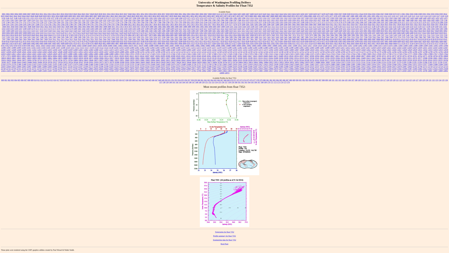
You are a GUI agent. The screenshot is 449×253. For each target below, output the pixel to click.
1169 (101, 18)
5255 (357, 29)
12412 (347, 48)
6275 (138, 33)
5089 (189, 27)
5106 (252, 27)
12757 (317, 52)
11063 (365, 46)
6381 (340, 33)
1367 (408, 18)
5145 (403, 27)
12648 (60, 52)
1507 (25, 20)
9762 (7, 46)
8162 (33, 41)
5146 (407, 27)
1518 (67, 20)
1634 (311, 20)
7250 (138, 37)
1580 (205, 20)
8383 (344, 41)
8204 (163, 41)
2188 (370, 22)
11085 (410, 46)
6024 (420, 31)
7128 (395, 35)
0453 (290, 14)
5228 (248, 29)
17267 (198, 54)
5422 (281, 31)
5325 (71, 31)
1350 (378, 18)
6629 (437, 33)
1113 (381, 16)
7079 (311, 35)
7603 (25, 39)
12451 (29, 50)
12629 (409, 50)
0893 (280, 16)
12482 (152, 50)
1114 (385, 16)
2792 (96, 24)
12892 (116, 54)
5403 (222, 31)
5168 (25, 29)
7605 (33, 39)
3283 (256, 24)
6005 (374, 31)
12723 (198, 52)
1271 (189, 18)
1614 (243, 20)
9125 (193, 43)
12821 (13, 54)
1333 (311, 18)
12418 (373, 48)
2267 (386, 22)
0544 (361, 14)
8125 (407, 39)
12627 (399, 50)
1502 (12, 20)
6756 (105, 35)
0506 (336, 14)
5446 (328, 31)
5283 (386, 29)
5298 (412, 29)
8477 (20, 43)
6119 (58, 33)
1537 (121, 20)
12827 (44, 54)
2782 (54, 24)
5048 (29, 27)
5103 (240, 27)
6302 (201, 33)
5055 (54, 27)
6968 (252, 35)
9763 (11, 46)
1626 (290, 20)
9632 (336, 43)
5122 (310, 27)
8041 (328, 39)
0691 (74, 16)
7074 (298, 35)
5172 (41, 29)
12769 (342, 52)
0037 (126, 14)
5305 (441, 29)
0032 (109, 14)
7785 (206, 39)
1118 (401, 16)
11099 (18, 48)
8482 (33, 43)
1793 (176, 22)
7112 (386, 35)
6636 (16, 35)
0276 (226, 14)
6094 (8, 33)
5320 (50, 31)
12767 (332, 52)
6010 (382, 31)
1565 (142, 20)
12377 (214, 48)
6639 (29, 35)
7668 (151, 39)
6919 (214, 35)
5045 (17, 27)
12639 (13, 52)
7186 (67, 37)
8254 (264, 41)
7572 (395, 37)
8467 (445, 41)
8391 (361, 41)
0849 (184, 16)
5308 (8, 31)
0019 (71, 14)
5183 (88, 29)
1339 (336, 18)
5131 (344, 27)
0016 (62, 14)
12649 (65, 52)
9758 (441, 43)
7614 (67, 39)
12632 (425, 50)
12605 (286, 50)
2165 (290, 22)
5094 (210, 27)
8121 (399, 39)
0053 (147, 14)
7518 (315, 37)
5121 (306, 27)
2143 (201, 22)
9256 (206, 43)
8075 (357, 39)
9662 (386, 43)
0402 (231, 14)
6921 (222, 35)
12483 (157, 50)
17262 (188, 54)
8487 (50, 43)
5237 (285, 29)
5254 (353, 29)
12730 (229, 52)
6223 (100, 33)
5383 (151, 31)
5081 (156, 27)
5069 (109, 27)
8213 (201, 41)
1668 (332, 20)
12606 (291, 50)
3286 (269, 24)
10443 (79, 46)
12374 (203, 48)
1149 (20, 18)
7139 (403, 35)
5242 (306, 29)
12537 (199, 50)
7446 (290, 37)
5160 (436, 27)
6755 (100, 35)
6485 (403, 33)
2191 (382, 22)
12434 (435, 48)
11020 (325, 46)
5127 (331, 27)
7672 (159, 39)
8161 (29, 41)
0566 (378, 14)
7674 (163, 39)
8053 (340, 39)
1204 (159, 18)
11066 (375, 46)
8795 (92, 43)
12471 (101, 50)
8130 (424, 39)
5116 (289, 27)
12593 (276, 50)
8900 (130, 43)
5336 (113, 31)
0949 (289, 16)
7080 (315, 35)
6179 (75, 33)
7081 (319, 35)
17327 (224, 54)
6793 (117, 35)
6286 (184, 33)
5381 (147, 31)
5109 (265, 27)
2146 (214, 22)
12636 (445, 50)
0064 (193, 14)
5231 (260, 29)
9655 (370, 43)
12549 (229, 50)
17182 (173, 54)
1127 (438, 16)
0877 (243, 16)
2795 (105, 24)
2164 (285, 22)
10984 (207, 46)
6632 (4, 35)
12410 (337, 48)
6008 (378, 31)
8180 (92, 41)
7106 (378, 35)
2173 (323, 22)
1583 (218, 20)
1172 (114, 18)
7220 (121, 37)
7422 (269, 37)
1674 (357, 20)
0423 (277, 14)
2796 (109, 24)
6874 (142, 35)
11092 (435, 46)
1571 (168, 20)
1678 (370, 20)
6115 (50, 33)
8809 (96, 43)
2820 (163, 24)
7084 (332, 35)
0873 (226, 16)
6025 (424, 31)
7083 (328, 35)
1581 (210, 20)
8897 (117, 43)
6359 (319, 33)
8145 (8, 41)
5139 (378, 27)
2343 (16, 24)
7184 (58, 37)
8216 (214, 41)
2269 (395, 22)
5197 (142, 29)
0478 (323, 14)
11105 (48, 48)
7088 (344, 35)
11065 (370, 46)
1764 (75, 22)
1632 (302, 20)
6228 (121, 33)
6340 (281, 33)
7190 (83, 37)
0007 (29, 14)
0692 (78, 16)
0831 (142, 16)
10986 (218, 46)
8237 (239, 41)
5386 (163, 31)
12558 (250, 50)
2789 (83, 24)
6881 (155, 35)
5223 (226, 29)
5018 (361, 24)
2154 (248, 22)
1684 (391, 20)
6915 (197, 35)
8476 (16, 43)
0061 (180, 14)
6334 (256, 33)
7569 (391, 37)
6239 (130, 33)
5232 (264, 29)
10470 (130, 46)
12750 (291, 52)
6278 (151, 33)
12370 (183, 48)
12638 (8, 52)
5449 (340, 31)
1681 (378, 20)
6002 (370, 31)
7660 (130, 39)
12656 (101, 52)
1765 (79, 22)
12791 (435, 52)
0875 (234, 16)
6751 (83, 35)
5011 (332, 24)
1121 (413, 16)
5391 (180, 31)
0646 (32, 16)
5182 (83, 29)
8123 (403, 39)
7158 (8, 37)
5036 (433, 24)
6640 (33, 35)
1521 (79, 20)
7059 (281, 35)
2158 (264, 22)
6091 (441, 31)
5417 (260, 31)
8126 (411, 39)
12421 (388, 48)
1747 (3, 22)
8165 (46, 41)
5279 (370, 29)
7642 (105, 39)
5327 (79, 31)
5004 (302, 24)
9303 (277, 43)
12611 (317, 50)
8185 (109, 41)
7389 (231, 37)
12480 (142, 50)
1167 (93, 18)
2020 (197, 22)
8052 (336, 39)
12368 (172, 48)
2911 (184, 24)
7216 (113, 37)
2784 (62, 24)
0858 (217, 16)
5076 (134, 27)
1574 (180, 20)
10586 (187, 46)
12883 (85, 54)
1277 (214, 18)
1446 (416, 18)
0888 (272, 16)
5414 (248, 31)
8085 (370, 39)
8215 (210, 41)
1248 (176, 18)
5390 (176, 31)
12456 (55, 50)
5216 (201, 29)
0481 (332, 14)
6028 (437, 31)
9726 (403, 43)
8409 (399, 41)
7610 (50, 39)
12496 (188, 50)
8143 (445, 39)
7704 (193, 39)
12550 (235, 50)
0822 (112, 16)
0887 (268, 16)
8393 (370, 41)
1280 (227, 18)
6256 (134, 33)
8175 (75, 41)
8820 (100, 43)
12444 (440, 48)
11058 (355, 46)
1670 (340, 20)
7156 (445, 35)
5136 (365, 27)
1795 (180, 22)
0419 (260, 14)
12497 (193, 50)
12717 (188, 52)
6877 (147, 35)
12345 (116, 48)
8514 (83, 43)
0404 (235, 14)
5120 (302, 27)
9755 (433, 43)
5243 (311, 29)
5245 (319, 29)
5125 (323, 27)
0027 (88, 14)
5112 (273, 27)
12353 (121, 48)
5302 (429, 29)
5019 (365, 24)
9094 (172, 43)
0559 (365, 14)
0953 (293, 16)
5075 (130, 27)
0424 (281, 14)
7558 (365, 37)
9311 (294, 43)
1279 (222, 18)
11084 (405, 46)
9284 (239, 43)
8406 (391, 41)
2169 (306, 22)
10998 (274, 46)
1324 (294, 18)
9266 (227, 43)
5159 (432, 27)
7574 (399, 37)
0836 (163, 16)
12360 (131, 48)
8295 (290, 41)
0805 (91, 16)
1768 (92, 22)
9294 (256, 43)
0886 (264, 16)
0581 (403, 14)
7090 (353, 35)
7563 (374, 37)
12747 (276, 52)
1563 (134, 20)
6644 (50, 35)
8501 (71, 43)
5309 (12, 31)
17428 (281, 54)
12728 (219, 52)
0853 (196, 16)
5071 (113, 27)
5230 (256, 29)
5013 (340, 24)
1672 (349, 20)
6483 (395, 33)
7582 (412, 37)
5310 (16, 31)
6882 (159, 35)
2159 (269, 22)
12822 (18, 54)
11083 (400, 46)
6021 (407, 31)
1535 (113, 20)
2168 (302, 22)
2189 (374, 22)
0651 (49, 16)
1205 (163, 18)
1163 (77, 18)
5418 (264, 31)
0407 (248, 14)
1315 (260, 18)
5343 (117, 31)
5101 (231, 27)
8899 (126, 43)
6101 (33, 33)
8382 (340, 41)
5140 (382, 27)
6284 (176, 33)
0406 (243, 14)
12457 (60, 50)
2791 (92, 24)
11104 (43, 48)
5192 (121, 29)
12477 (127, 50)
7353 (205, 37)
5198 (147, 29)
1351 (382, 18)
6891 (189, 35)
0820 (104, 16)
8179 (88, 41)
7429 (281, 37)
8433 (403, 41)
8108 (387, 39)
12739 (250, 52)
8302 (294, 41)
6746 (62, 35)
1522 (83, 20)
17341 (240, 54)
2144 (205, 22)
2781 (50, 24)
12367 (167, 48)
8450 (424, 41)
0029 (96, 14)
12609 (307, 50)
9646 (357, 43)
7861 (252, 39)
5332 (100, 31)
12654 (91, 52)
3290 (285, 24)
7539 (323, 37)
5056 (59, 27)
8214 (205, 41)
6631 (445, 33)
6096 (16, 33)
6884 (168, 35)
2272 (407, 22)
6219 (87, 33)
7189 (79, 37)
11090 (425, 46)
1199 (138, 18)
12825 (34, 54)
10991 (243, 46)
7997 (290, 39)
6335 (260, 33)
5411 (235, 31)
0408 (252, 14)
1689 (412, 20)
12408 (327, 48)
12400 (296, 48)
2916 (205, 24)
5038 (441, 24)
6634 (12, 35)
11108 (63, 48)
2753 (41, 24)
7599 (12, 39)
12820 (8, 54)
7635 (96, 39)
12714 (178, 52)
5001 (290, 24)
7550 (344, 37)
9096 (180, 43)
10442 (74, 46)
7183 (54, 37)
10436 (58, 46)
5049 (33, 27)
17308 (214, 54)
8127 (416, 39)
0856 (209, 16)
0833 (150, 16)
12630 (415, 50)
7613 (62, 39)
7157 (3, 37)
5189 (109, 29)
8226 (231, 41)
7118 (391, 35)
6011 (386, 31)
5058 (67, 27)
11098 (13, 48)
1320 (277, 18)
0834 (154, 16)
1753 (29, 22)
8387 (353, 41)
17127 (147, 54)
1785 (146, 22)
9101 (189, 43)
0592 (428, 14)
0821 (108, 16)
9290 (243, 43)
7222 (130, 37)
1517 (62, 20)
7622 (88, 39)
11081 (395, 46)
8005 (294, 39)
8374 (319, 41)
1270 (184, 18)
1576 (189, 20)
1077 (331, 16)
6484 (399, 33)
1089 (356, 16)
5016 (353, 24)
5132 (348, 27)
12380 (229, 48)
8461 (437, 41)
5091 (198, 27)
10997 (269, 46)
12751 (296, 52)
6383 (348, 33)
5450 (344, 31)
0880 (251, 16)
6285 (180, 33)
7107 (382, 35)
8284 (285, 41)
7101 (370, 35)
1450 (429, 18)
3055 (222, 24)
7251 (142, 37)
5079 (147, 27)
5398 (201, 31)
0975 (302, 16)
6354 (298, 33)
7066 (286, 35)
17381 (255, 54)
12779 (379, 52)
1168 (97, 18)
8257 (269, 41)
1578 (197, 20)
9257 (210, 43)
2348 (37, 24)
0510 (353, 14)
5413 (243, 31)
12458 (65, 50)
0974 (297, 16)
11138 (111, 48)
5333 (105, 31)
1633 (306, 20)
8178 (83, 41)
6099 (29, 33)
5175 (54, 29)
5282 (382, 29)
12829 (54, 54)
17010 (121, 54)
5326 (75, 31)
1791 (172, 22)
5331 (96, 31)
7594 (437, 37)
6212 (79, 33)
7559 (370, 37)
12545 (224, 50)
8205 (168, 41)
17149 (152, 54)
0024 (79, 14)
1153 (36, 18)
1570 (163, 20)
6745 (58, 35)
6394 (365, 33)
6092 (445, 31)
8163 (37, 41)
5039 (445, 24)
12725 (209, 52)
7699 (184, 39)
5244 (315, 29)
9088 (159, 43)
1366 (403, 18)
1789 (163, 22)
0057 (163, 14)
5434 (311, 31)
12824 (29, 54)
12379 (224, 48)
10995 (259, 46)
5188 (105, 29)
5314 (25, 31)
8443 (412, 41)
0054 (151, 14)
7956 (273, 39)
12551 (240, 50)
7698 (180, 39)
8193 (126, 41)
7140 (407, 35)
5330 (92, 31)
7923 (260, 39)
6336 (264, 33)
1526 (100, 20)
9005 (134, 43)
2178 (340, 22)
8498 (63, 43)
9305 (286, 43)
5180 (75, 29)
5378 (138, 31)
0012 (46, 14)
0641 (11, 16)
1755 (37, 22)
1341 (344, 18)
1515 (54, 20)
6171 (66, 33)
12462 (85, 50)
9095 (176, 43)
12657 (106, 52)
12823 (24, 54)
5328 (83, 31)
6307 (222, 33)
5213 (189, 29)
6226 (113, 33)
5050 (38, 27)
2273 (412, 22)
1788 (159, 22)
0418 (256, 14)
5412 (239, 31)
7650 (117, 39)
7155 (441, 35)
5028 (399, 24)
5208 (168, 29)
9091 (163, 43)
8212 (197, 41)
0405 (239, 14)
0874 (230, 16)
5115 (285, 27)
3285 (264, 24)
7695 (176, 39)
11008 (295, 46)
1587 (235, 20)
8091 (382, 39)
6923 (231, 35)
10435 (53, 46)
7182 (50, 37)
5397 (197, 31)
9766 (24, 46)
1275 (206, 18)
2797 (113, 24)
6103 (42, 33)
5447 (332, 31)
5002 (294, 24)
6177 (71, 33)
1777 (113, 22)
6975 (264, 35)
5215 (197, 29)
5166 (16, 29)
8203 (159, 41)
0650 (45, 16)
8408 (395, 41)
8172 (62, 41)
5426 (298, 31)
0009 (33, 14)
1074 (318, 16)
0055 (155, 14)
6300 (193, 33)
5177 (62, 29)
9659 (378, 43)
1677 (365, 20)
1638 (323, 20)
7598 (8, 39)
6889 (184, 35)
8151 (20, 41)
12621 (368, 50)
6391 (353, 33)
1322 (286, 18)
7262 (176, 37)
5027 (395, 24)
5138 (373, 27)
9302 (273, 43)
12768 (337, 52)
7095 (361, 35)
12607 (296, 50)
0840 (175, 16)
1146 (7, 18)
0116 (218, 14)
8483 (37, 43)
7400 (243, 37)
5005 (306, 24)
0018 (67, 14)
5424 (290, 31)
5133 (352, 27)
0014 (54, 14)
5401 (214, 31)
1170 (105, 18)
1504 (20, 20)
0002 (8, 14)
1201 (147, 18)
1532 (104, 20)
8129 (420, 39)
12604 (281, 50)
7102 (374, 35)
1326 (298, 18)
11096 (3, 48)
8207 (176, 41)
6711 (54, 35)
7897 (256, 39)
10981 (192, 46)
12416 (363, 48)
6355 (302, 33)
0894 (285, 16)
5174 (50, 29)
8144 (3, 41)
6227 (117, 33)
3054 (218, 24)
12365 (157, 48)
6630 (441, 33)
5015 (348, 24)
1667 (328, 20)
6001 (365, 31)
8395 (378, 41)
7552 (349, 37)
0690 (70, 16)
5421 (277, 31)
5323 (62, 31)
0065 (197, 14)
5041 (8, 27)
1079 (339, 16)
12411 (342, 48)
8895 (113, 43)
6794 (121, 35)
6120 (62, 33)
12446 (3, 50)
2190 (378, 22)
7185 (62, 37)
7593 (433, 37)
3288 (277, 24)
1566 (146, 20)
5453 (357, 31)
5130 (340, 27)
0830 (137, 16)
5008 (319, 24)
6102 (37, 33)
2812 (130, 24)
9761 (3, 46)
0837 (167, 16)
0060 (176, 14)
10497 (171, 46)
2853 (172, 24)
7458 (294, 37)
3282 (252, 24)
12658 (111, 52)
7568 (386, 37)
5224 (231, 29)
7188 (75, 37)
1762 (67, 22)
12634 (435, 50)
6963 (243, 35)
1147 (11, 18)
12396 (286, 48)
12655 (96, 52)
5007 (315, 24)
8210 (189, 41)
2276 (424, 22)
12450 (24, 50)
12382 (239, 48)
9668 (395, 43)
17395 (265, 54)
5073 (122, 27)
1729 (441, 20)
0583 (412, 14)
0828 (129, 16)
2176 (336, 22)
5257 (361, 29)
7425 (273, 37)
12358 (126, 48)
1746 (445, 20)
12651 (75, 52)
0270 (222, 14)
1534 (109, 20)
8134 (428, 39)
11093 (440, 46)
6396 (369, 33)
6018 (395, 31)
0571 (399, 14)
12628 (404, 50)
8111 (391, 39)
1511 (37, 20)
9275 (235, 43)
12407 (322, 48)
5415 (252, 31)
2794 (100, 24)
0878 (247, 16)
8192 (121, 41)
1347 (366, 18)
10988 (228, 46)
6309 (231, 33)
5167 (20, 29)
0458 (311, 14)
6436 (390, 33)
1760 (58, 22)
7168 (41, 37)
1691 (416, 20)
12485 (168, 50)
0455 (298, 14)
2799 (121, 24)
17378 (250, 54)
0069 (214, 14)
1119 (405, 16)
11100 (23, 48)
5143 (394, 27)
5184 (92, 29)
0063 (189, 14)
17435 (291, 54)
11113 (82, 48)
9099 (184, 43)
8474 (12, 43)
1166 (89, 18)
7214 (104, 37)
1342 (349, 18)
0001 (4, 14)
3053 (214, 24)
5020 (369, 24)
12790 (430, 52)
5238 (290, 29)
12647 (55, 52)
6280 (159, 33)
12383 (245, 48)
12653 (85, 52)
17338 (234, 54)
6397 (374, 33)
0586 (416, 14)
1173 (118, 18)
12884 (90, 54)
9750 (420, 43)
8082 (366, 39)
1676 (361, 20)
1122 (417, 16)
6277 (146, 33)
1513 (45, 20)
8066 (349, 39)
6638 (25, 35)
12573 (260, 50)
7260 (168, 37)
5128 (335, 27)
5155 (415, 27)
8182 (96, 41)
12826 (39, 54)
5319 (46, 31)
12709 (163, 52)
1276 (210, 18)
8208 (180, 41)
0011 (41, 14)
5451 (349, 31)
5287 (399, 29)
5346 (126, 31)
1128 (442, 16)
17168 (162, 54)
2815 (142, 24)
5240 (298, 29)
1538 (125, 20)
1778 (117, 22)
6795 (126, 35)
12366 (162, 48)
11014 (305, 46)
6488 (411, 33)
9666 (391, 43)
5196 (138, 29)
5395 (189, 31)
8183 (100, 41)
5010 (328, 24)
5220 (214, 29)
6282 (167, 33)
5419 (269, 31)
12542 (214, 50)
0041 (134, 14)
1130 (3, 18)
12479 (137, 50)
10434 (48, 46)
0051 (138, 14)
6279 (155, 33)
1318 (273, 18)
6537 (420, 33)
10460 (110, 46)
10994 (254, 46)
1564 (138, 20)
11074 (385, 46)
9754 (428, 43)
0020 (75, 14)
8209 (184, 41)
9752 (424, 43)
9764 (15, 46)
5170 (33, 29)
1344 (353, 18)
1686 (399, 20)
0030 (100, 14)
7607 (41, 39)
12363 (147, 48)
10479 (141, 46)
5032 (416, 24)
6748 (71, 35)
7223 (134, 37)
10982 (197, 46)
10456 (99, 46)
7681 (168, 39)
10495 (166, 46)
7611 (54, 39)
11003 (284, 46)
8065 (344, 39)
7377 (210, 37)
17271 (204, 54)
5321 (54, 31)
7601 (20, 39)
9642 (349, 43)
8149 (16, 41)
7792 (210, 39)
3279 (239, 24)
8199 (147, 41)
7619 (79, 39)
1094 (377, 16)
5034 (424, 24)
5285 (395, 29)
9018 (147, 43)
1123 (422, 16)
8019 (311, 39)
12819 (3, 54)
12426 (404, 48)
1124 (426, 16)
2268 (391, 22)
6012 (391, 31)
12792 (440, 52)
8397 (382, 41)
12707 (152, 52)
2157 (260, 22)
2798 (117, 24)
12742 (260, 52)
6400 (378, 33)
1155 (44, 18)
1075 (323, 16)
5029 (403, 24)
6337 (268, 33)
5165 (12, 29)
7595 (441, 37)
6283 (172, 33)
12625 (389, 50)
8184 (105, 41)
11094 (445, 46)
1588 (239, 20)
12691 (127, 52)
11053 (335, 46)
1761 (62, 22)
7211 (92, 37)
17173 (168, 54)
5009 (323, 24)
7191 (88, 37)
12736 (245, 52)
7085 (336, 35)
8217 (218, 41)
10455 (94, 46)
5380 (142, 31)
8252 (256, 41)
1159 (60, 18)
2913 (193, 24)
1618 (260, 20)
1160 (65, 18)
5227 (243, 29)
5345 (121, 31)
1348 (370, 18)
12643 (34, 52)
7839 (231, 39)
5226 (239, 29)
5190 (113, 29)
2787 (75, 24)
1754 (33, 22)
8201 (155, 41)
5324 (67, 31)
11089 (420, 46)
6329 (251, 33)
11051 (330, 46)
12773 (353, 52)
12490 (178, 50)
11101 (28, 48)
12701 (142, 52)
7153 (433, 35)
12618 (353, 50)
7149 (416, 35)
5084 (168, 27)
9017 (142, 43)
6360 (323, 33)
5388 (168, 31)
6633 (8, 35)
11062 (360, 46)
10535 (182, 46)
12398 (291, 48)
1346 (361, 18)
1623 (277, 20)
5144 (399, 27)
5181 (79, 29)
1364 (395, 18)
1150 (24, 18)
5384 (155, 31)
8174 (71, 41)
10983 (202, 46)
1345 (357, 18)
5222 (222, 29)
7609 (46, 39)
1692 (420, 20)
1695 (433, 20)
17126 (142, 54)
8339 (302, 41)
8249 (252, 41)
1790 (168, 22)
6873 (138, 35)
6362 (331, 33)
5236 (281, 29)
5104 (244, 27)
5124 (319, 27)
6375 (336, 33)
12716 (183, 52)
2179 (344, 22)
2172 (319, 22)
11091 (430, 46)
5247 (328, 29)
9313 (302, 43)
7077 (302, 35)
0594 (437, 14)
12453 (39, 50)
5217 (205, 29)
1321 (281, 18)
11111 (72, 48)
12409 (332, 48)
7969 (281, 39)
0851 (188, 16)
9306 (290, 43)
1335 (319, 18)
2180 (349, 22)
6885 (172, 35)
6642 (41, 35)
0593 (433, 14)
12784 (404, 52)
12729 (224, 52)
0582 (407, 14)
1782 (134, 22)
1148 (15, 18)
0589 (420, 14)
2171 (315, 22)
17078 (137, 54)
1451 (433, 18)
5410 (231, 31)
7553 (353, 37)
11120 (96, 48)
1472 (445, 18)
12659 (116, 52)
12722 (193, 52)
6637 (20, 35)
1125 (430, 16)
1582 (214, 20)
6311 (239, 33)
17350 (245, 54)
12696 (132, 52)
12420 (383, 48)
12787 (420, 52)
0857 (213, 16)
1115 (389, 16)
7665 (142, 39)
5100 (227, 27)
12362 (142, 48)
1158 (56, 18)
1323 (290, 18)
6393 (361, 33)
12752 (301, 52)
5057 (63, 27)
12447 (8, 50)
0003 (12, 14)
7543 (328, 37)
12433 (430, 48)
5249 (336, 29)
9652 (365, 43)
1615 (248, 20)
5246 (323, 29)
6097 (21, 33)
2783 (58, 24)
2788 (79, 24)
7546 (332, 37)
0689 (66, 16)
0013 (50, 14)
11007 (290, 46)
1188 (126, 18)
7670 (155, 39)
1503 (16, 20)
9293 (252, 43)
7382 (222, 37)
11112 (77, 48)
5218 (210, 29)
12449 (18, 50)
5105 (248, 27)
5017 (357, 24)
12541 (209, 50)
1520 (75, 20)
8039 (323, 39)
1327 (302, 18)
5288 (403, 29)
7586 (420, 37)
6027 (433, 31)
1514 (50, 20)
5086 (177, 27)
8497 (58, 43)
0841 (179, 16)
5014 (344, 24)
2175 (332, 22)
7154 (437, 35)
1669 (336, 20)
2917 (210, 24)
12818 (445, 52)
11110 (68, 48)
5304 (437, 29)
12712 (173, 52)
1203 (155, 18)
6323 (243, 33)
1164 (81, 18)
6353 (294, 33)
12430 (419, 48)
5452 (353, 31)
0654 (57, 16)
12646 (49, 52)
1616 (252, 20)
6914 (193, 35)
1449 (424, 18)
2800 (126, 24)
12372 (193, 48)
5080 (151, 27)
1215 (168, 18)
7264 (184, 37)
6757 (109, 35)
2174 (328, 22)
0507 (340, 14)
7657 (126, 39)
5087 (181, 27)
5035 (428, 24)
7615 (71, 39)
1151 (28, 18)
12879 (65, 54)
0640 (7, 16)
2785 (67, 24)
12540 (204, 50)
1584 (222, 20)
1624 (281, 20)
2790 (88, 24)
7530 (319, 37)
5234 (273, 29)
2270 (399, 22)
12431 (424, 48)
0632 (445, 14)
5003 (298, 24)
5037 (437, 24)
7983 (286, 39)
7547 (336, 37)
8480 (25, 43)
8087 (374, 39)
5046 (21, 27)
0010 (37, 14)
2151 (235, 22)
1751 (20, 22)
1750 (16, 22)
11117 (87, 48)
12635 (440, 50)
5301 (424, 29)
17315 (219, 54)
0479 (328, 14)
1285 (239, 18)
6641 (37, 35)
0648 (36, 16)
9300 (264, 43)
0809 (99, 16)
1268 (180, 18)
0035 (121, 14)
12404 (311, 48)
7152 (428, 35)
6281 (163, 33)
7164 (25, 37)
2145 (210, 22)
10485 (146, 46)
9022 (151, 43)
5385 (159, 31)
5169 (29, 29)
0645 (28, 16)
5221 (218, 29)
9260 (214, 43)
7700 (189, 39)
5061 (76, 27)
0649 (41, 16)
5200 (155, 29)
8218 (222, 41)
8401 (386, 41)
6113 (46, 33)
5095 (214, 27)
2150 (231, 22)
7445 (285, 37)
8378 (328, 41)
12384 (250, 48)
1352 (387, 18)
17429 (286, 54)
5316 (33, 31)
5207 (163, 29)
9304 (281, 43)
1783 (138, 22)
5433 (306, 31)
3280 (243, 24)
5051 (42, 27)
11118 (91, 48)
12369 (178, 48)
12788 (425, 52)
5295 (407, 29)
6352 (289, 33)
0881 (255, 16)
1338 (332, 18)
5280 (374, 29)
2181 (353, 22)
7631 (92, 39)
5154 (411, 27)
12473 (111, 50)
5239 (294, 29)
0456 (302, 14)
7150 (420, 35)
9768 (28, 46)
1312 (248, 18)
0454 (294, 14)
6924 (235, 35)
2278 (433, 22)
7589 (429, 37)
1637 (319, 20)
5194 (130, 29)
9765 (20, 46)
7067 (290, 35)
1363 (391, 18)
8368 (306, 41)
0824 (121, 16)
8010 (307, 39)
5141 (386, 27)
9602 (323, 43)
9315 (306, 43)
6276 (142, 33)
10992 (249, 46)
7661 (134, 39)
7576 (403, 37)
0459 (315, 14)
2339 (445, 22)
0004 (16, 14)
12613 (327, 50)
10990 (238, 46)
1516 (58, 20)
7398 (239, 37)
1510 (33, 20)
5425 (294, 31)
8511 (79, 43)
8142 (441, 39)
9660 (382, 43)
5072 (118, 27)
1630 (294, 20)
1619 (264, 20)
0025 (83, 14)
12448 (13, 50)
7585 (416, 37)
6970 (256, 35)
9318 (311, 43)
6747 (67, 35)
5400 (210, 31)
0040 (130, 14)
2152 (239, 22)
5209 (172, 29)
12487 (173, 50)
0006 (25, 14)
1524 (92, 20)
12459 (70, 50)
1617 (256, 20)
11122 (101, 48)
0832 (146, 16)
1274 (201, 18)
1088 (352, 16)
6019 (399, 31)
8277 (273, 41)
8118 (395, 39)
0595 (441, 14)
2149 (226, 22)
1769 (96, 22)
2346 (29, 24)
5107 (257, 27)
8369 (311, 41)
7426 (277, 37)
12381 (234, 48)
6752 (88, 35)
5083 (164, 27)
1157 (52, 18)
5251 (344, 29)
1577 (193, 20)
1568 (155, 20)
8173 (67, 41)
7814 (218, 39)
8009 (302, 39)
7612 (58, 39)
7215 (109, 37)
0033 (113, 14)
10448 (84, 46)
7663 (138, 39)
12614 (332, 50)
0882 (259, 16)
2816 (147, 24)
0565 (374, 14)
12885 (96, 54)
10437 (63, 46)
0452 (285, 14)
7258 (163, 37)
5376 (130, 31)
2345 (25, 24)
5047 (25, 27)
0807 (95, 16)
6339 (277, 33)
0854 (201, 16)
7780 (201, 39)
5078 (143, 27)
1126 (434, 16)
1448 (420, 18)
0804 (87, 16)
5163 (3, 29)
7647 (109, 39)
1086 (344, 16)
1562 (130, 20)
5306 (445, 29)
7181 (46, 37)
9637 (344, 43)
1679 (374, 20)
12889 (111, 54)
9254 (201, 43)
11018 (315, 46)
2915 (201, 24)
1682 (382, 20)
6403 (386, 33)
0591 (424, 14)
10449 (89, 46)
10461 (115, 46)
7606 (37, 39)
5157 (424, 27)
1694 (429, 20)
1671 (344, 20)
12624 (384, 50)
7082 (323, 35)
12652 (80, 52)
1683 (386, 20)
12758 (322, 52)
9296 (260, 43)
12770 (348, 52)
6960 (239, 35)
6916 (201, 35)
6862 (130, 35)
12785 (409, 52)
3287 (273, 24)
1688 (407, 20)
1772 (104, 22)
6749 (75, 35)
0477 (319, 14)
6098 (25, 33)
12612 (322, 50)
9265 (222, 43)
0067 (206, 14)
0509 (349, 14)
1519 (71, 20)
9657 (374, 43)
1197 (130, 18)
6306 (218, 33)
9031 (155, 43)
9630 (328, 43)
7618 (75, 39)
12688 (121, 52)
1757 (45, 22)
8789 (88, 43)
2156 (256, 22)
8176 (79, 41)
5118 (293, 27)
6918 (210, 35)
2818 (155, 24)
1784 (142, 22)
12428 (409, 48)
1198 (134, 18)
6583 (428, 33)
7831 (222, 39)
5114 (281, 27)
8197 (138, 41)
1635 (315, 20)
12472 (106, 50)
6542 (424, 33)
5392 (184, 31)
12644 (39, 52)
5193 (126, 29)
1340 (340, 18)
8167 (54, 41)
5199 (151, 29)
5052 (46, 27)
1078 (335, 16)
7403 (248, 37)
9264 (218, 43)
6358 (315, 33)
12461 (80, 50)
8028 (319, 39)
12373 (198, 48)
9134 (197, 43)
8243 (243, 41)
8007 (298, 39)
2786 (71, 24)
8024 (315, 39)
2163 (281, 22)
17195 (178, 54)
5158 (428, 27)
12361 (136, 48)
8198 (142, 41)
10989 (233, 46)
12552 (245, 50)
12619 (358, 50)
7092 (357, 35)
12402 (306, 48)
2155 (252, 22)
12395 (281, 48)
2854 (176, 24)
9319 (315, 43)
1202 (151, 18)
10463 (120, 46)
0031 (105, 14)
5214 (193, 29)
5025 (386, 24)
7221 (125, 37)
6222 (96, 33)
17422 (276, 54)
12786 (415, 52)
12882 (80, 54)
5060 (71, 27)
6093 (4, 33)
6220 (92, 33)
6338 (273, 33)
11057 (350, 46)
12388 (265, 48)
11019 (320, 46)
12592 (271, 50)
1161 (69, 18)
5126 (327, 27)
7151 (424, 35)
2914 (197, 24)
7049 (273, 35)
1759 (54, 22)
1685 (395, 20)
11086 (415, 46)
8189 (117, 41)
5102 (235, 27)
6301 (197, 33)
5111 (269, 27)
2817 (151, 24)
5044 (12, 27)
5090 (193, 27)
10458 (105, 46)
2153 (243, 22)
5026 (391, 24)
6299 (188, 33)
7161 (20, 37)
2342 (12, 24)
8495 (54, 43)
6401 (382, 33)
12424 (399, 48)
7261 (172, 37)
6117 (54, 33)
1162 (73, 18)
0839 (171, 16)
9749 (416, 43)
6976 (269, 35)
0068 (210, 14)
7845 (235, 39)
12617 (348, 50)
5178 (67, 29)
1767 (88, 22)
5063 (84, 27)
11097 (8, 48)
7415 (264, 37)
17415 (270, 54)
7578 (407, 37)
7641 (100, 39)
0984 (306, 16)
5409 (227, 31)
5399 (206, 31)
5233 (269, 29)
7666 (147, 39)
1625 (285, 20)
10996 (264, 46)
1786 (151, 22)
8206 (172, 41)
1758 (50, 22)
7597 (4, 39)
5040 (4, 27)
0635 (3, 16)
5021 (374, 24)
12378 (219, 48)
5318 (41, 31)
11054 (340, 46)
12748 (281, 52)
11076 (390, 46)
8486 (46, 43)
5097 (219, 27)
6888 (180, 35)
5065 (92, 27)
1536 (117, 20)
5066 (97, 27)
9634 (340, 43)
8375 (323, 41)
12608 (301, 50)
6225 (108, 33)
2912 (189, 24)
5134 (356, 27)
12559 (255, 50)
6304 (210, 33)
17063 (126, 54)
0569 (391, 14)
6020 (403, 31)
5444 (319, 31)
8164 (41, 41)
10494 (161, 46)
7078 (307, 35)
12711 (168, 52)
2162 (277, 22)
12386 (260, 48)
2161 (273, 22)
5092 (202, 27)
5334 (109, 31)
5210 (176, 29)
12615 (337, 50)
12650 (70, 52)
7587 (424, 37)
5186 (96, 29)
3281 (248, 24)
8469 (4, 43)
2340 (3, 24)
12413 (352, 48)
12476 (121, 50)
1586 (231, 20)
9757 (437, 43)
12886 (101, 54)
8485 (41, 43)
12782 (394, 52)
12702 (147, 52)
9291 (248, 43)
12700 (137, 52)
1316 (264, 18)
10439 (69, 46)
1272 (193, 18)
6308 (226, 33)
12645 (44, 52)
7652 (121, 39)
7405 (252, 37)
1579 (201, 20)
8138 (433, 39)
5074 (126, 27)
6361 (327, 33)
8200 (151, 41)
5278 (365, 29)
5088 (185, 27)
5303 (433, 29)
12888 (106, 54)
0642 (15, 16)
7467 (298, 37)
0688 (62, 16)
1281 (231, 18)
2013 (193, 22)
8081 (361, 39)
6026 (428, 31)
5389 (172, 31)
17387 (260, 54)
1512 (41, 20)
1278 (218, 18)
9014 (138, 43)
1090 (360, 16)
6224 (104, 33)
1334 (315, 18)
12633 (430, 50)
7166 (33, 37)
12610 (312, 50)
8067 (353, 39)
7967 (277, 39)
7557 (361, 37)
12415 (358, 48)
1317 (269, 18)
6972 (260, 35)
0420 (264, 14)
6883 (163, 35)
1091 (365, 16)
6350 (285, 33)
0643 (20, 16)
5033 (420, 24)
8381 (336, 41)
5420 (273, 31)
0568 (386, 14)
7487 (302, 37)
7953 (269, 39)
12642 (29, 52)
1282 (235, 18)
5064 (88, 27)
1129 (446, 16)
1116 (393, 16)
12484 (163, 50)
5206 (159, 29)
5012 (336, 24)
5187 (100, 29)
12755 (312, 52)
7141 (412, 35)
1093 (373, 16)
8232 (235, 41)
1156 (48, 18)
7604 (29, 39)
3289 (281, 24)
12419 (378, 48)
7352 (201, 37)
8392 (365, 41)
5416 (256, 31)
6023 (416, 31)
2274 (416, 22)
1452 (437, 18)
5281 (378, 29)
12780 (384, 52)
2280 (441, 22)
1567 (151, 20)
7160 (16, 37)
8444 (416, 41)
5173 (46, 29)
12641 (24, 52)
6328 (247, 33)
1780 (125, 22)
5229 (252, 29)
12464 (91, 50)
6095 (12, 33)
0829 (133, 16)
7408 (256, 37)
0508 (344, 14)
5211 (180, 29)
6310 (235, 33)
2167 (298, 22)
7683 (172, 39)
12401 (301, 48)
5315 (29, 31)
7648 (113, 39)
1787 (155, 22)
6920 (218, 35)
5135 (361, 27)
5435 (315, 31)
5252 (349, 29)
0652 (53, 16)
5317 (37, 31)
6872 (134, 35)
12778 (373, 52)
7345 (193, 37)
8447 (420, 41)
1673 (353, 20)
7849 (239, 39)
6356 (306, 33)
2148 (222, 22)
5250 (340, 29)
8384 (349, 41)
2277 (429, 22)
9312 (298, 43)
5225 (235, 29)
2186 (361, 22)
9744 (412, 43)
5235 (277, 29)
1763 (71, 22)
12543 (219, 50)
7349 (197, 37)
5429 (302, 31)
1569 (159, 20)
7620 (83, 39)
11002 (279, 46)
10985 (213, 46)
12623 (379, 50)
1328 (307, 18)
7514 (311, 37)
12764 (327, 52)
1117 (397, 16)
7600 (16, 39)
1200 (142, 18)
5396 (193, 31)
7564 (378, 37)
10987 (223, 46)
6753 (92, 35)
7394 (235, 37)
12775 (363, 52)
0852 (192, 16)
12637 (3, 52)
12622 (373, 50)
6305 (214, 33)
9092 (168, 43)
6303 (205, 33)
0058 (168, 14)
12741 (255, 52)
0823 (116, 16)
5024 (382, 24)
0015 (58, 14)
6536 (416, 33)
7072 (294, 35)
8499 (67, 43)
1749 (12, 22)
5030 (407, 24)
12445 (445, 48)
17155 (157, 54)
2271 (403, 22)
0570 (395, 14)
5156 (420, 27)
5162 (445, 27)
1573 (176, 20)
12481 (147, 50)
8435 (407, 41)
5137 (369, 27)
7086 (340, 35)
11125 (106, 48)
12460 (75, 50)
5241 (302, 29)
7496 (306, 37)
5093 (206, 27)
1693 (424, 20)
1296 (243, 18)
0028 (92, 14)
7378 (214, 37)
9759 (445, 43)
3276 (226, 24)
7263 (180, 37)
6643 (46, 35)
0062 (184, 14)
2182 (357, 22)
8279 (277, 41)
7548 (340, 37)
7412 (260, 37)
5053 (50, 27)
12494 (183, 50)
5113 (277, 27)
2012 (189, 22)
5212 (184, 29)
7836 (227, 39)
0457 (306, 14)
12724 (204, 52)
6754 (96, 35)
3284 (260, 24)
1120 (409, 16)
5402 (218, 31)
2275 (420, 22)
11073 (380, 46)
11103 (38, 48)
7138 (399, 35)
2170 (311, 22)
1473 (3, 20)
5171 (37, 29)
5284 (391, 29)
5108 (261, 27)
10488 (151, 46)
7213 (100, 37)
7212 (96, 37)
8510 (75, 43)
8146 (12, 41)
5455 (361, 31)
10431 (38, 46)
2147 (218, 22)
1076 (327, 16)
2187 (365, 22)
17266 (193, 54)
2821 (168, 24)
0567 (382, 14)
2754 (46, 24)
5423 (285, 31)
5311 (20, 31)
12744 (265, 52)
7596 (445, 37)
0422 (273, 14)
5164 (8, 29)
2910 (180, 24)
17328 (229, 54)
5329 (88, 31)
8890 (109, 43)
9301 (269, 43)
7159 (12, 37)
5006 (311, 24)
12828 (49, 54)
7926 (264, 39)
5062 (80, 27)
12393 (275, 48)
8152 (25, 41)
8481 (29, 43)
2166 (294, 22)
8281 (281, 41)
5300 (420, 29)
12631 (420, 50)
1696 (437, 20)
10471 (135, 46)
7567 (382, 37)
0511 (357, 14)
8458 (433, 41)
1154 (40, 18)
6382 (344, 33)
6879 (151, 35)
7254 (155, 37)
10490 (156, 46)
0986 (310, 16)
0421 (269, 14)
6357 (310, 33)
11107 (58, 48)
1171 (110, 18)
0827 (125, 16)
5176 (58, 29)
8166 (50, 41)
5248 (332, 29)
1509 (29, 20)
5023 (378, 24)
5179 (71, 29)
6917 (206, 35)
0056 (159, 14)
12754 (306, 52)
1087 (348, 16)
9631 (332, 43)
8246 (248, 41)
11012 (300, 46)
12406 (317, 48)
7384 (226, 37)
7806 (214, 39)
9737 (407, 43)
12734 (240, 52)
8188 (113, 41)
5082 (160, 27)
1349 (374, 18)
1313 (252, 18)
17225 (183, 54)
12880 (70, 54)
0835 (158, 16)
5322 (58, 31)
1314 (256, 18)
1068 (314, 16)
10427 (33, 46)
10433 (43, 46)
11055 (345, 46)
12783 (399, 52)
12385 (255, 48)
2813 (134, 24)
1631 (298, 20)
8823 (105, 43)
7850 (243, 39)
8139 (437, 39)
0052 (142, 14)
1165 (85, 18)
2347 (33, 24)
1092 (369, 16)
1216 (172, 18)
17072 (132, 54)
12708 (157, 52)
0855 (205, 16)
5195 (134, 29)
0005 (20, 14)
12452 (34, 50)
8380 (332, 41)
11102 (33, 48)
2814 (138, 24)
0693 (83, 16)
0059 (172, 14)
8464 (441, 41)
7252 (146, 37)
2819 (159, 24)
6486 (407, 33)
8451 (429, 41)
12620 (363, 50)
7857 (248, 39)
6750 (79, 35)
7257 (159, 37)
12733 (234, 52)
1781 (130, 22)
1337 (328, 18)
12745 (270, 52)
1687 (403, 20)
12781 (389, 52)
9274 (231, 43)
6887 (176, 35)
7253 (151, 37)
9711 (399, 43)
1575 (184, 20)
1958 (184, 22)
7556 (357, 37)
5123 (314, 27)
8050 (332, 39)
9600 (319, 43)
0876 (238, 16)
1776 (109, 22)
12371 (188, 48)
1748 (8, 22)
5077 (139, 27)
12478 (132, 50)
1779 (121, 22)
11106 (53, 48)
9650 (361, 43)
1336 (323, 18)
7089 (349, 35)
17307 (209, 54)
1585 (226, 20)
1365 (399, 18)
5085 (172, 27)
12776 (368, 52)
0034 (117, 14)
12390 (270, 48)
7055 (277, 35)
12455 (49, 50)
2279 (437, 22)
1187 (122, 18)
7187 (71, 37)
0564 (369, 14)
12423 (394, 48)
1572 (172, 20)
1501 (8, 20)
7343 (189, 37)
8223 (226, 41)
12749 (286, 52)
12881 (75, 54)
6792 (113, 35)
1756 (41, 22)
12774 (358, 52)
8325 (298, 41)
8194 (130, 41)
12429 (414, 48)
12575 (265, 50)
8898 (121, 43)
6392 (357, 33)
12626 (394, 50)
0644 (24, 16)
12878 (60, 54)
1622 (273, 20)
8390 (357, 41)
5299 (416, 29)
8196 (134, 41)
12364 (152, 48)
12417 (368, 48)
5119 (298, 27)
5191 (117, 29)
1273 (197, 18)
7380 (218, 37)
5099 (223, 27)
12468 (96, 50)
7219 (117, 37)
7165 (29, 37)
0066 (201, 14)
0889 (276, 16)
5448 (336, 31)
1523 (88, 20)
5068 (105, 27)
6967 (248, 35)
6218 (83, 33)
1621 (269, 20)
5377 (134, 31)
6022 (412, 31)
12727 (214, 52)
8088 (378, 39)
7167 (37, 37)
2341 (8, 24)
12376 (208, 48)
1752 (24, 22)
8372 (315, 41)
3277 (231, 24)
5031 (412, 24)
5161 (441, 27)
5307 (4, 31)
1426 (412, 18)
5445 (323, 31)
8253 (260, 41)
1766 (83, 22)
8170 (58, 41)
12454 (44, 50)
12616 (342, 50)
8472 (8, 43)
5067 (101, 27)
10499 (177, 46)
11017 (310, 46)
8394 (374, 41)
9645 (353, 43)
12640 (18, 52)
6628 (433, 33)
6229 (125, 33)
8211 (193, 41)
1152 (32, 18)
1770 (100, 22)
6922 (227, 35)
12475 (116, 50)
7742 (197, 39)
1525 (96, 20)
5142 (390, 27)
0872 (222, 16)
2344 (20, 24)
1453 (441, 18)
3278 (235, 24)
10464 (125, 46)
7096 (366, 35)
